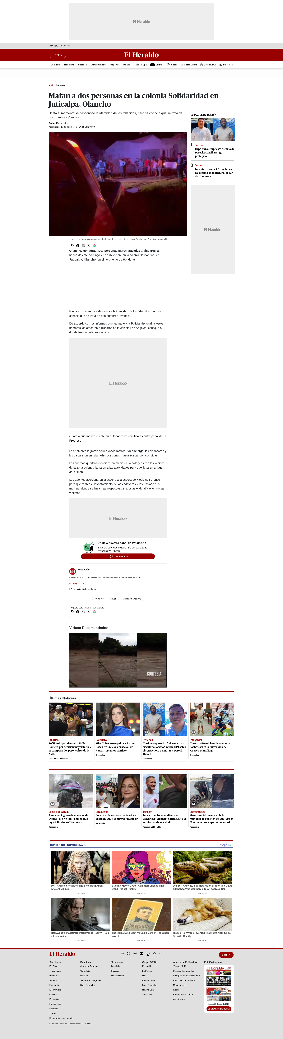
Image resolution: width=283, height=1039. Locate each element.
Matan (113, 598)
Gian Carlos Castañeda (58, 759)
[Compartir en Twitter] (89, 246)
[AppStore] (161, 953)
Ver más (73, 584)
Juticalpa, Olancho (132, 598)
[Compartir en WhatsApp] (72, 246)
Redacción (58, 123)
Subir (224, 954)
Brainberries (80, 893)
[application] (118, 660)
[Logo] (141, 55)
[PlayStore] (154, 953)
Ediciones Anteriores (219, 1009)
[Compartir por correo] (83, 246)
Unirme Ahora (121, 556)
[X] (128, 953)
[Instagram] (135, 953)
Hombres (99, 598)
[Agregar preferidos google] (94, 246)
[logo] (63, 954)
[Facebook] (122, 953)
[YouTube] (141, 953)
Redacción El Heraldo (152, 827)
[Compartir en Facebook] (78, 246)
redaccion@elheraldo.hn (84, 589)
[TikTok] (148, 953)
